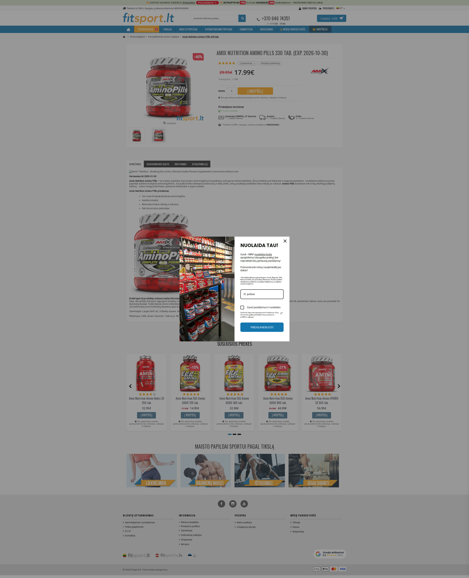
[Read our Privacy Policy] (281, 313)
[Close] (285, 241)
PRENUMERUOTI (262, 327)
